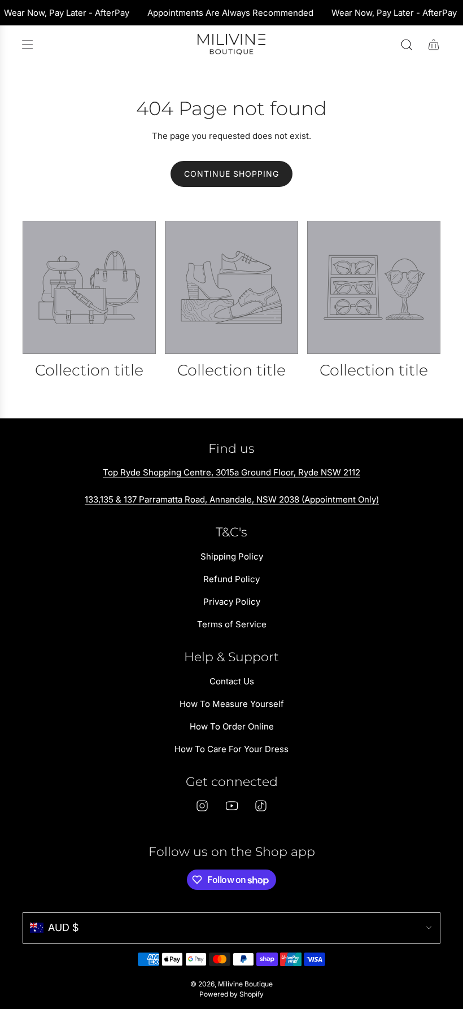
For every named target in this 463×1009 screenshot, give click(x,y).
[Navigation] (27, 44)
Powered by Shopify (231, 994)
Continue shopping (231, 173)
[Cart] (433, 44)
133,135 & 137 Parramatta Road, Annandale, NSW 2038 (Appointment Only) (232, 499)
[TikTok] (260, 805)
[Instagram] (202, 805)
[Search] (406, 44)
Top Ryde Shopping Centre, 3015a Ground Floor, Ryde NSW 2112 (231, 472)
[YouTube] (231, 805)
